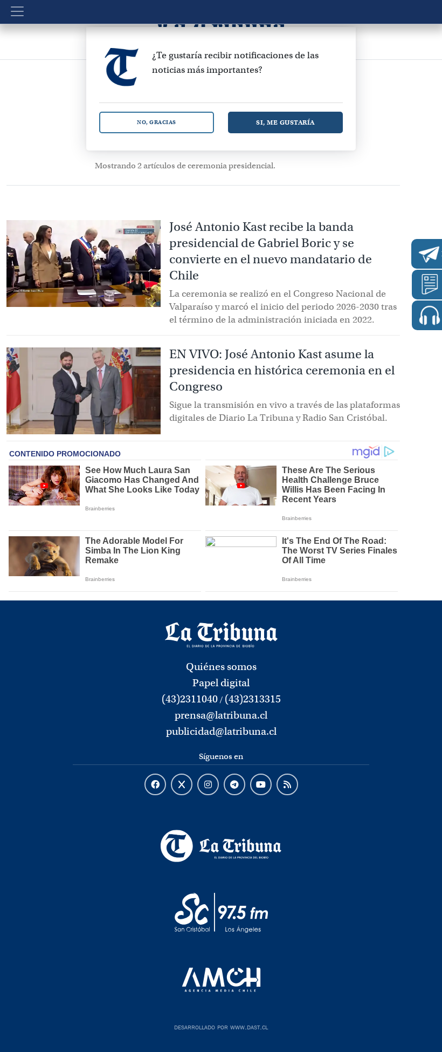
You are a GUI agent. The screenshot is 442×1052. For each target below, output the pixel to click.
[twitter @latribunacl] (181, 785)
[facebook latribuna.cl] (155, 785)
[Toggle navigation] (17, 11)
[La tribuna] (221, 634)
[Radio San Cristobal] (221, 913)
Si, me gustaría (285, 122)
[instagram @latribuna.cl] (208, 785)
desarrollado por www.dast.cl (221, 1026)
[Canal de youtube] (261, 785)
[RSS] (287, 785)
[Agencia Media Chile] (221, 980)
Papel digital (221, 683)
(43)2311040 (190, 699)
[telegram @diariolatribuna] (234, 785)
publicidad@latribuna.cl (221, 731)
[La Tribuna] (221, 846)
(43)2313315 (253, 699)
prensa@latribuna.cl (221, 715)
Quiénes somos (221, 666)
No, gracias (156, 122)
